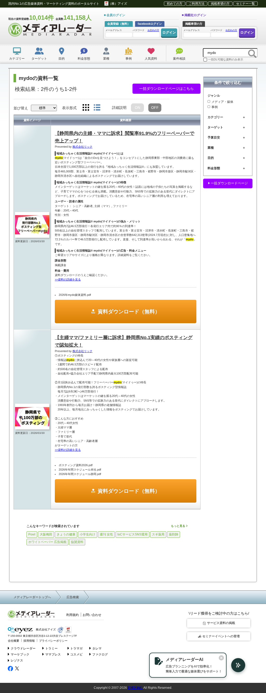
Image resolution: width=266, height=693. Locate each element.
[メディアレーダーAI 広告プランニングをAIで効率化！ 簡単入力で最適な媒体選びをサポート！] (235, 665)
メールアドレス (113, 30)
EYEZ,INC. (135, 688)
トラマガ (76, 648)
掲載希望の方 (220, 3)
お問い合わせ (92, 615)
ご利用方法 (196, 3)
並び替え (21, 108)
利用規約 (72, 615)
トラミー (51, 648)
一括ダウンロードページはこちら (166, 88)
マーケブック (20, 654)
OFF (155, 107)
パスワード (146, 30)
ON (137, 107)
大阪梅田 (46, 534)
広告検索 (72, 597)
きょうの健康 (66, 534)
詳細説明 (119, 107)
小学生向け (87, 534)
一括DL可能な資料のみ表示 (225, 59)
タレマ (97, 648)
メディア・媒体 (222, 102)
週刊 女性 (106, 534)
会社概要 (13, 640)
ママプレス (53, 654)
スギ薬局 (158, 534)
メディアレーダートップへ (32, 597)
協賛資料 (77, 542)
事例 (214, 107)
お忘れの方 (153, 30)
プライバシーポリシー (53, 640)
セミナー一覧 (245, 3)
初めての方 (174, 3)
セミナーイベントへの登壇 (221, 636)
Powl (31, 534)
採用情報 (29, 640)
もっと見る (178, 525)
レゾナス (17, 660)
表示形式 (69, 108)
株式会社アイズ (45, 629)
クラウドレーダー (23, 648)
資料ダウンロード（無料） (129, 311)
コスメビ (76, 654)
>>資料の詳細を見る (68, 279)
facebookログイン (150, 23)
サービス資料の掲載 (221, 623)
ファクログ (100, 654)
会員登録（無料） (118, 23)
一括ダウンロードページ (229, 183)
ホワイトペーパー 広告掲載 (47, 542)
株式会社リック (82, 146)
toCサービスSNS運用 (132, 534)
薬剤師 (173, 534)
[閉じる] (221, 657)
